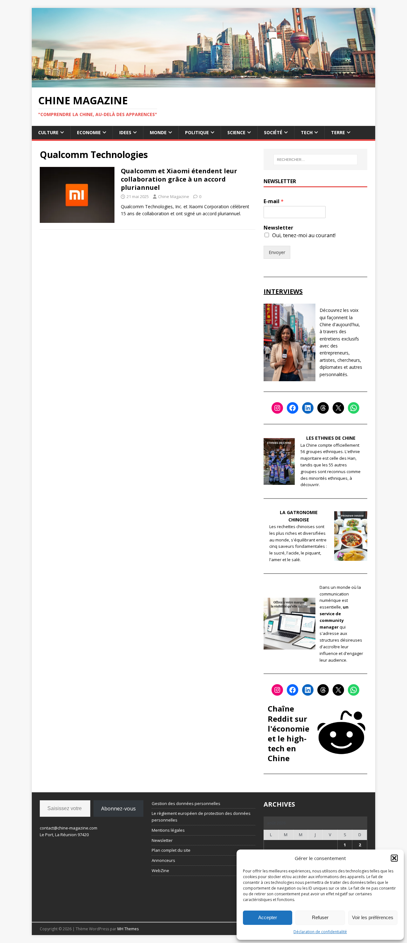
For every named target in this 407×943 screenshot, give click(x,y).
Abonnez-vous (118, 808)
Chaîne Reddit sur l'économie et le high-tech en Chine (288, 733)
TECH (307, 132)
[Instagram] (277, 408)
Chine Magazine (173, 196)
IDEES (125, 132)
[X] (338, 408)
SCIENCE (236, 132)
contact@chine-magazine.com (68, 828)
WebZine (160, 870)
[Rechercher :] (315, 159)
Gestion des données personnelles (186, 803)
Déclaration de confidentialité (320, 931)
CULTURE (48, 132)
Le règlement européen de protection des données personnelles (201, 816)
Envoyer (277, 252)
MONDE (158, 132)
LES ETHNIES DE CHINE (330, 438)
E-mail (274, 201)
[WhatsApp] (353, 408)
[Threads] (323, 408)
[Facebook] (292, 408)
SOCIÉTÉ (273, 132)
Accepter (267, 917)
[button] (394, 858)
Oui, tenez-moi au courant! (303, 235)
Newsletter (278, 227)
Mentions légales (168, 830)
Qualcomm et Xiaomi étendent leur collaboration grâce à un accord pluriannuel (179, 179)
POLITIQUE (197, 132)
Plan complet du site (171, 850)
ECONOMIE (89, 132)
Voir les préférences (372, 917)
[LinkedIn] (308, 408)
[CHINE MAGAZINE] (203, 83)
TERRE (338, 132)
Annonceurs (163, 860)
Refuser (320, 917)
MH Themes (128, 929)
